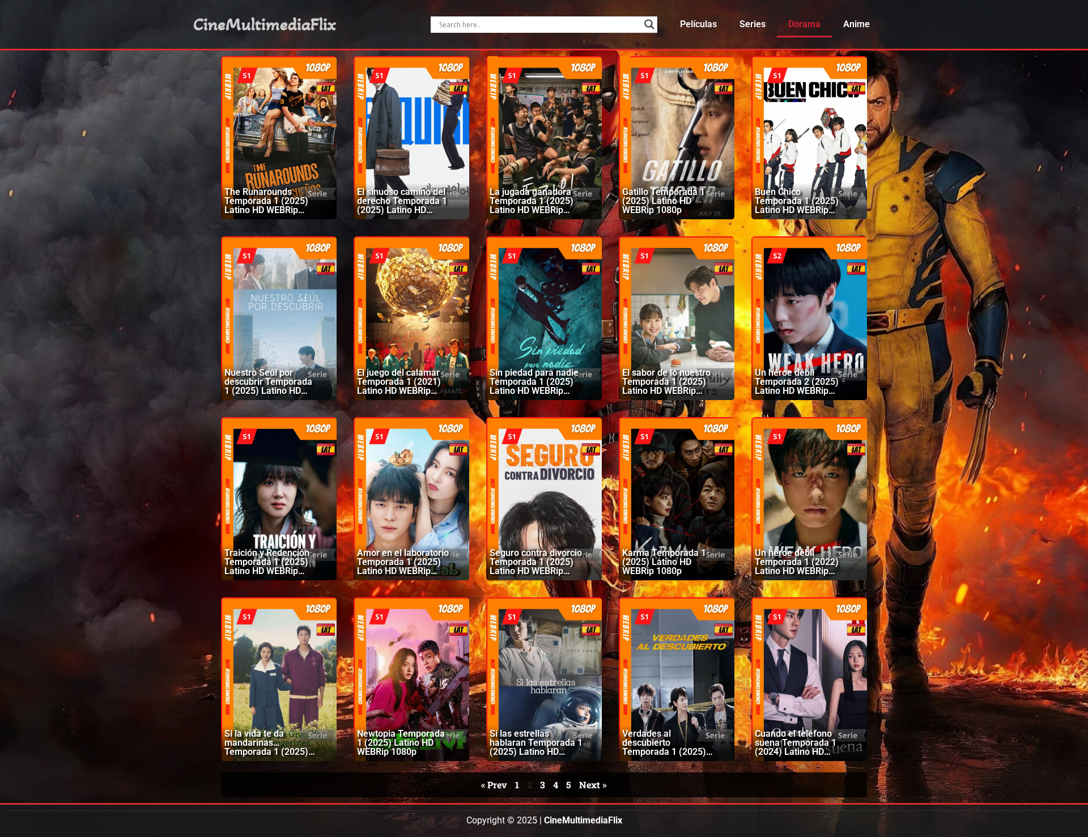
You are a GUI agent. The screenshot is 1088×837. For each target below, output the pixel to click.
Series (753, 24)
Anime (856, 24)
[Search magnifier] (649, 24)
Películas (698, 24)
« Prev (494, 785)
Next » (593, 785)
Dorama (804, 24)
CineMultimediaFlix (264, 24)
